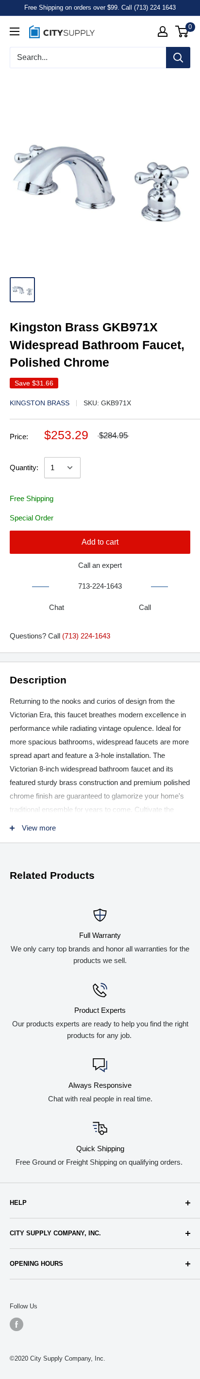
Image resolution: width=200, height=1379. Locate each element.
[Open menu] (14, 31)
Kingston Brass (39, 403)
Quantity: (24, 467)
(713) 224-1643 (86, 636)
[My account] (162, 31)
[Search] (178, 57)
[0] (182, 31)
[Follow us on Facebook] (16, 1324)
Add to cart (100, 542)
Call (145, 607)
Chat (56, 607)
